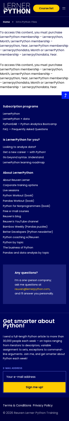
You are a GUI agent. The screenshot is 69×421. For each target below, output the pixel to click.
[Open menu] (64, 8)
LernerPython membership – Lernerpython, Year (26, 76)
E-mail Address (12, 368)
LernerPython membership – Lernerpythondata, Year (32, 84)
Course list (46, 8)
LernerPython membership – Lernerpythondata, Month (34, 80)
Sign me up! (34, 387)
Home (6, 21)
